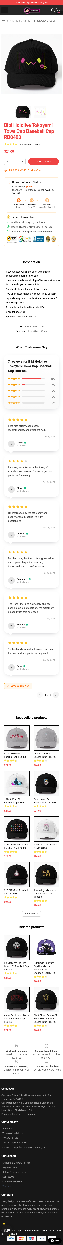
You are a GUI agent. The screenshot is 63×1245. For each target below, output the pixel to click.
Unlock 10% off (7, 1230)
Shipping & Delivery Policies (16, 1162)
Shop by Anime (21, 20)
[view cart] (58, 10)
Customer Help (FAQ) (13, 1181)
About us (7, 1128)
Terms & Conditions (12, 1133)
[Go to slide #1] (23, 112)
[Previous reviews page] (40, 695)
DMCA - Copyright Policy (15, 1142)
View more (31, 914)
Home (4, 20)
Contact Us (8, 1176)
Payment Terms (10, 1167)
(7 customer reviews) (30, 144)
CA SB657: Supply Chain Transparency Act (24, 1147)
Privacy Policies (10, 1138)
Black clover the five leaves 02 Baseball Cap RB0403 (16, 966)
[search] (53, 10)
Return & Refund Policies (15, 1172)
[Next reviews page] (56, 695)
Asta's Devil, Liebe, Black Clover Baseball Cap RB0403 (16, 1018)
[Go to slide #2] (40, 112)
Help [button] (57, 1241)
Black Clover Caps (44, 20)
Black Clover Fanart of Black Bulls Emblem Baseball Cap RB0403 (45, 1018)
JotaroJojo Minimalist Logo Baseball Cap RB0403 (45, 893)
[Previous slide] (6, 64)
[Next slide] (56, 64)
